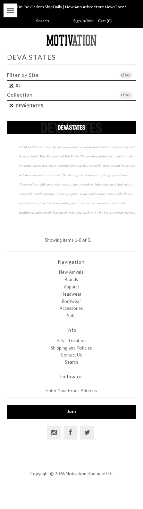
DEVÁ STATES (29, 106)
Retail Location (71, 341)
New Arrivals (71, 272)
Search (71, 362)
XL (18, 86)
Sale (71, 316)
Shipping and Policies (71, 348)
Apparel (71, 287)
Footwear (71, 301)
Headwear (71, 294)
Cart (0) (105, 20)
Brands (71, 279)
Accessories (71, 308)
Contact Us (71, 355)
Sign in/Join (83, 20)
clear (126, 75)
